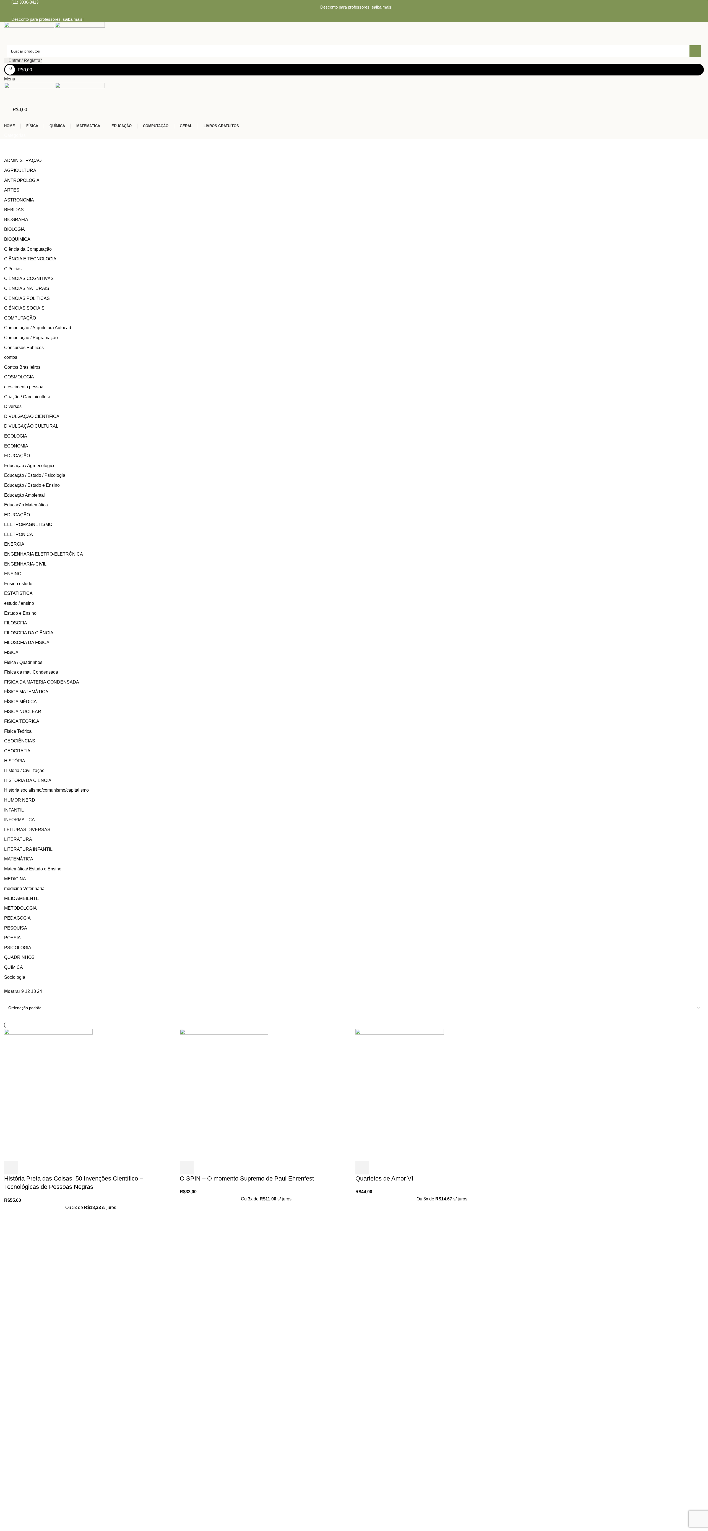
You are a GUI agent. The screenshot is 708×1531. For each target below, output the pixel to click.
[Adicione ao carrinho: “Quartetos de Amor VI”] (362, 1167)
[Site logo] (29, 33)
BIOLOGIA (14, 229)
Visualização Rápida (26, 1167)
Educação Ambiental (24, 495)
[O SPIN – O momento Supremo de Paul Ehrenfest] (224, 1094)
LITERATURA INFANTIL (28, 849)
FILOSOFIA (15, 623)
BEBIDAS (14, 209)
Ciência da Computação (28, 249)
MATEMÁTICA (18, 859)
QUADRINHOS (19, 957)
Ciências (13, 268)
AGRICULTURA (20, 170)
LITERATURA (18, 839)
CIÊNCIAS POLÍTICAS (27, 298)
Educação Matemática (26, 505)
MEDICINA (15, 878)
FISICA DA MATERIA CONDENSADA (41, 682)
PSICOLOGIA (17, 947)
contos (10, 357)
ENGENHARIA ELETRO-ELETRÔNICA (43, 554)
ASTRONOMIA (19, 200)
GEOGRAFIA (17, 751)
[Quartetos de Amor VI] (399, 1094)
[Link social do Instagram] (357, 13)
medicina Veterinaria (24, 888)
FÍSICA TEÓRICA (21, 721)
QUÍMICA (13, 967)
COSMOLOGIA (19, 377)
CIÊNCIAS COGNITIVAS (29, 278)
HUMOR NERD (19, 800)
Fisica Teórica (18, 731)
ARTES (11, 190)
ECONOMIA (16, 446)
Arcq (123, 1425)
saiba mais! (382, 7)
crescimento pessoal (24, 386)
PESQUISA (15, 928)
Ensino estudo (18, 583)
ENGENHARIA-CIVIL (25, 564)
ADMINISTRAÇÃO (22, 160)
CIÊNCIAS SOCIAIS (24, 308)
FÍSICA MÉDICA (20, 701)
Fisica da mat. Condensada (31, 672)
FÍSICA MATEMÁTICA (26, 691)
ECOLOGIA (15, 436)
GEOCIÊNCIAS (19, 741)
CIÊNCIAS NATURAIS (26, 288)
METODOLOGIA (20, 908)
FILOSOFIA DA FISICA (27, 642)
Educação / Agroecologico (30, 465)
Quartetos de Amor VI (384, 1178)
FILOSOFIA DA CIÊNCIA (28, 632)
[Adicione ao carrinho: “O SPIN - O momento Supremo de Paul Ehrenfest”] (187, 1167)
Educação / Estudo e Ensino (32, 485)
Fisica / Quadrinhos (23, 662)
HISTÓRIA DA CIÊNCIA (27, 780)
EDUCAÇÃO (17, 455)
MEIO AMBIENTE (21, 898)
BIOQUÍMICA (17, 239)
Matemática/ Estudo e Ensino (32, 869)
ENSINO (12, 573)
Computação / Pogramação (31, 337)
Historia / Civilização (24, 770)
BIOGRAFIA (16, 219)
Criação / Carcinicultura (27, 396)
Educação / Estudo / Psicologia (34, 475)
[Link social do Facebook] (350, 13)
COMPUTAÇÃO (20, 318)
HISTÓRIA (14, 760)
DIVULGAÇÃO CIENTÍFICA (31, 416)
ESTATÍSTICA (18, 593)
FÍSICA (11, 652)
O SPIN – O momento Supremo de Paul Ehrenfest (247, 1178)
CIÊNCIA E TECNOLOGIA (30, 259)
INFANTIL (14, 810)
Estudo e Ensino (20, 613)
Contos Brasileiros (22, 367)
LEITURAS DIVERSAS (27, 829)
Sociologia (14, 977)
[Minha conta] (5, 116)
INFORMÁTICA (19, 819)
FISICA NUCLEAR (22, 711)
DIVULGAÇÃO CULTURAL (31, 426)
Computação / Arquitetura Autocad (37, 327)
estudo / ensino (19, 603)
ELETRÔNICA (18, 534)
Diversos (13, 406)
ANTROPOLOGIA (22, 180)
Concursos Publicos (24, 347)
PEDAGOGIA (17, 918)
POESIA (12, 937)
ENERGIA (14, 544)
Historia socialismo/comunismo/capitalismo (46, 790)
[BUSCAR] (695, 51)
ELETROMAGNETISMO (28, 524)
